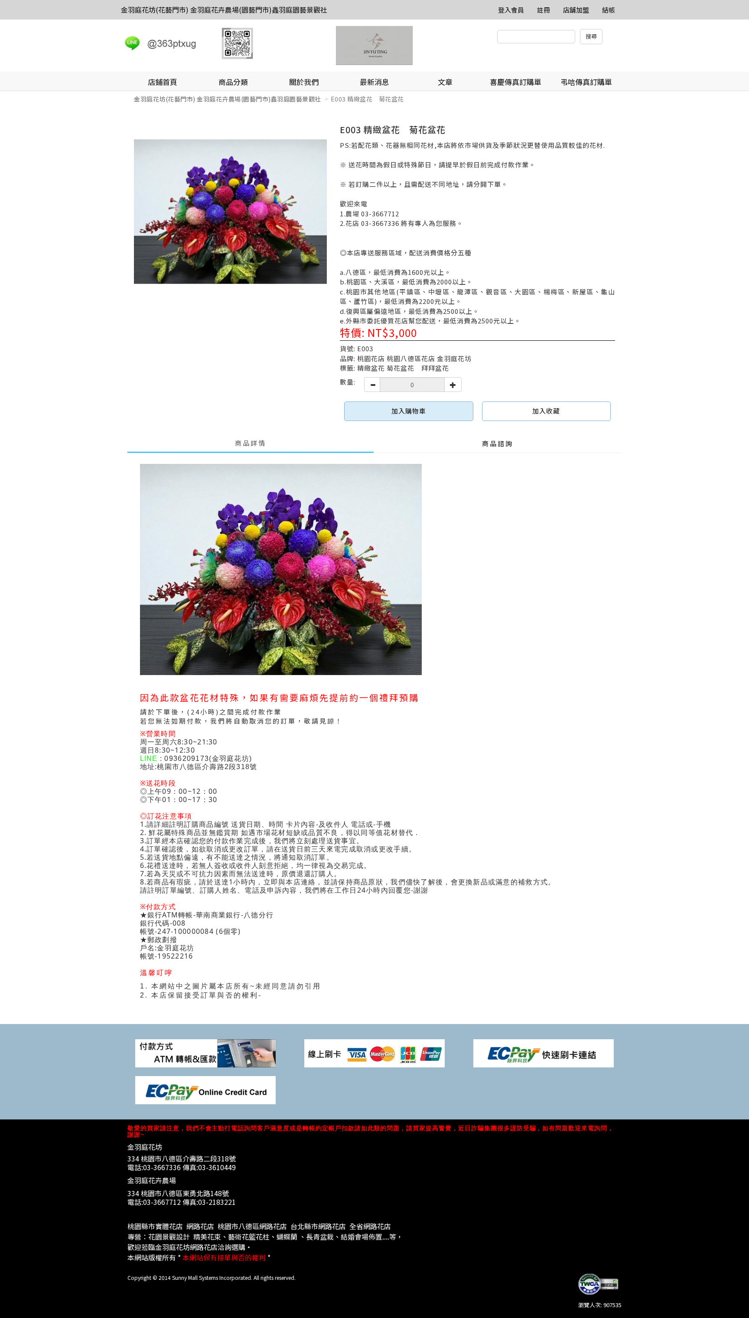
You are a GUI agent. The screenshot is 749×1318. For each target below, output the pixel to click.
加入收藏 (546, 410)
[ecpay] (543, 1052)
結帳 (608, 9)
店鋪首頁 (162, 81)
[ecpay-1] (205, 1089)
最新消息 (374, 81)
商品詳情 (250, 442)
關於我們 (304, 81)
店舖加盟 (576, 9)
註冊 (543, 9)
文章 (445, 81)
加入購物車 (408, 410)
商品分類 (233, 81)
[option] (230, 211)
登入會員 (511, 9)
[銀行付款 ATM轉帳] (205, 1052)
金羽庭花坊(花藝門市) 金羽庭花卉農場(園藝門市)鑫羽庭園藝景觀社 (224, 9)
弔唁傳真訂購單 (586, 81)
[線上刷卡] (374, 1052)
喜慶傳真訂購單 (515, 81)
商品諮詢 (497, 443)
